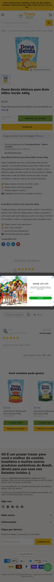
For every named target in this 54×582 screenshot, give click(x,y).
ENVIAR (40, 298)
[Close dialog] (52, 277)
